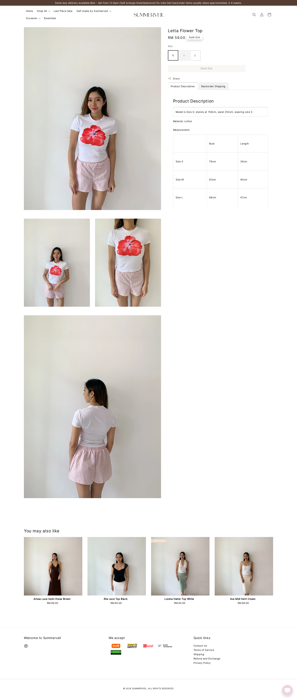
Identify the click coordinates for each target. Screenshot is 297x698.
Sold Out (206, 68)
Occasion (31, 18)
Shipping (199, 654)
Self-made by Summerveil (92, 10)
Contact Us (200, 645)
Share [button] (176, 78)
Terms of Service (204, 649)
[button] (254, 14)
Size (170, 46)
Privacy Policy (202, 662)
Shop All (42, 10)
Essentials (50, 18)
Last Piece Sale (63, 10)
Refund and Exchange (207, 658)
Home (29, 10)
